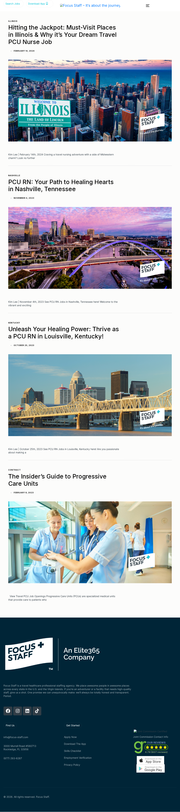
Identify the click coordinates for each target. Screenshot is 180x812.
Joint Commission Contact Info (150, 736)
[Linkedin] (27, 711)
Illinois (12, 21)
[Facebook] (8, 711)
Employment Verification (78, 757)
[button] (150, 760)
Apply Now (70, 736)
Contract (14, 470)
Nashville (14, 175)
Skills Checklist (72, 750)
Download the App (75, 743)
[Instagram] (17, 711)
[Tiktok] (37, 711)
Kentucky (14, 323)
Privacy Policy (72, 764)
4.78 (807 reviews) (156, 752)
